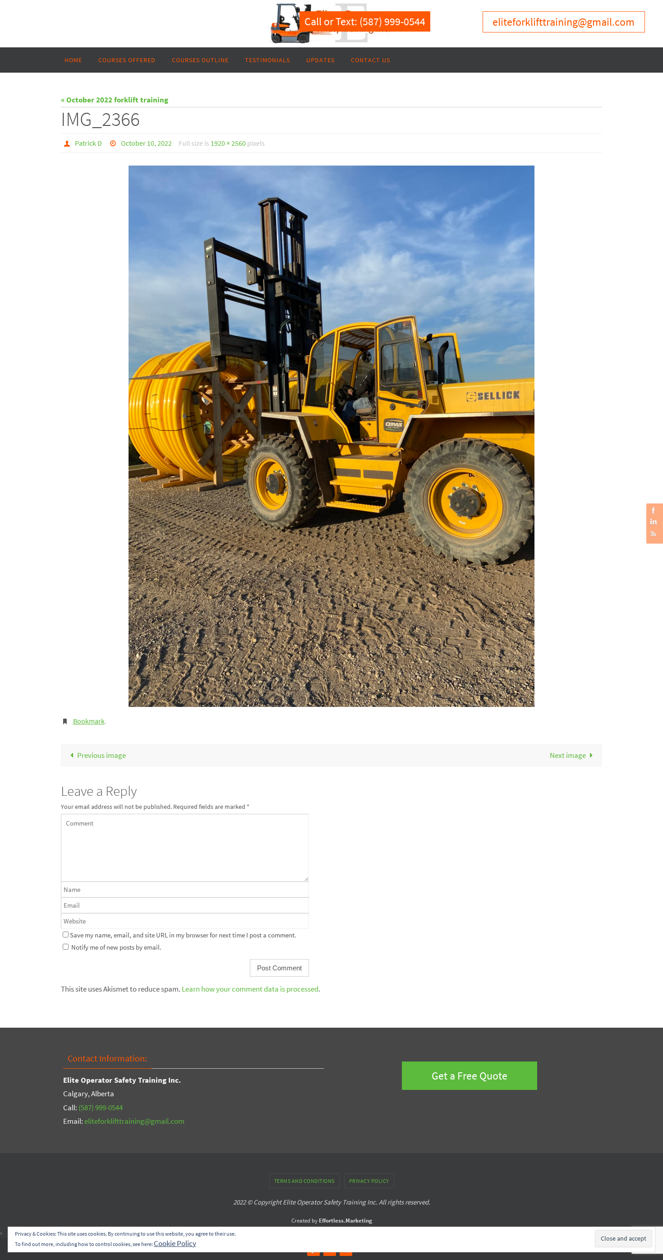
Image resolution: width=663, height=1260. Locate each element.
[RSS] (653, 533)
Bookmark (89, 720)
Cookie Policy (175, 1243)
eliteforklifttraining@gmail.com (134, 1121)
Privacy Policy (369, 1180)
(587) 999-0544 (100, 1107)
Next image (568, 755)
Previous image (101, 755)
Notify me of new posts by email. (116, 947)
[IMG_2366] (331, 436)
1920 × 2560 (228, 143)
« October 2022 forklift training (114, 100)
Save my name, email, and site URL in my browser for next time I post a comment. (183, 935)
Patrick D (88, 143)
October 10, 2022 (146, 143)
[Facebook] (653, 510)
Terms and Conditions (304, 1180)
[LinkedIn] (653, 522)
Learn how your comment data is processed (250, 989)
